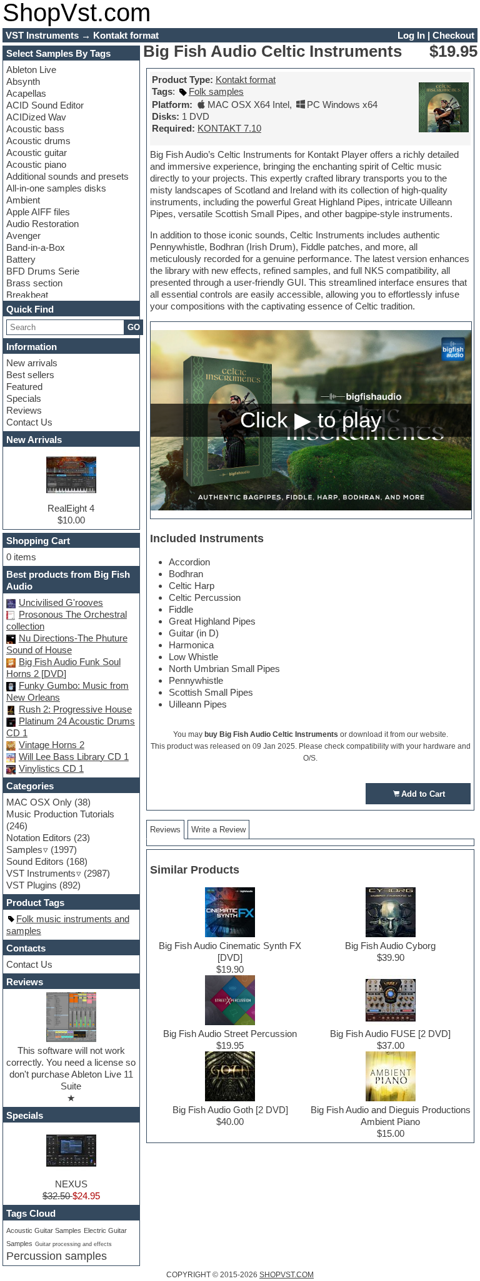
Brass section (34, 283)
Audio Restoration (42, 223)
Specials (23, 398)
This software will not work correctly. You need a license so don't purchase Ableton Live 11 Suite (71, 1068)
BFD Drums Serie (42, 271)
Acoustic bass (35, 129)
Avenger (23, 235)
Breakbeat (27, 295)
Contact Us (29, 422)
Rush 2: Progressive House (75, 709)
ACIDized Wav (36, 117)
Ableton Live (31, 69)
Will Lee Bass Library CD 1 (74, 756)
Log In (411, 35)
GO (134, 327)
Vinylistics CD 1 (51, 768)
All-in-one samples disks (56, 188)
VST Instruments (41, 873)
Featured (24, 386)
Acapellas (26, 93)
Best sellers (30, 374)
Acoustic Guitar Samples (43, 1230)
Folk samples (216, 91)
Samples (24, 849)
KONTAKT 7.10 (229, 128)
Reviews (24, 410)
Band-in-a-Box (35, 247)
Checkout (453, 35)
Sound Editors (35, 861)
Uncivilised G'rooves (61, 602)
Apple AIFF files (38, 212)
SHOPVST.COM (286, 1274)
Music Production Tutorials (60, 814)
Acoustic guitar (36, 152)
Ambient (23, 200)
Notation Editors (38, 837)
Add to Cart (423, 794)
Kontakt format (246, 79)
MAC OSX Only (39, 802)
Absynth (23, 81)
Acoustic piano (36, 164)
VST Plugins (31, 885)
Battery (21, 259)
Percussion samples (56, 1256)
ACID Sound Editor (45, 105)
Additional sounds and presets (67, 176)
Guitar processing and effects (73, 1244)
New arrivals (32, 363)
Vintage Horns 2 (51, 744)
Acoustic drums (38, 140)
